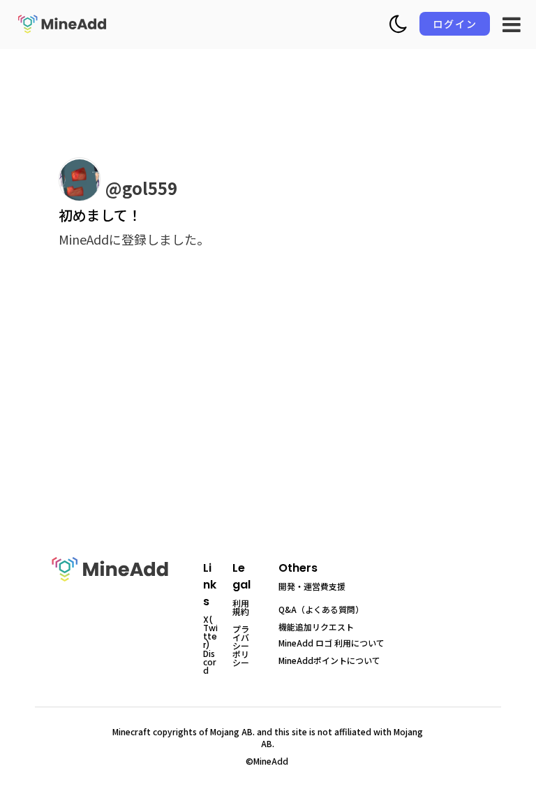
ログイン (455, 24)
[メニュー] (511, 24)
